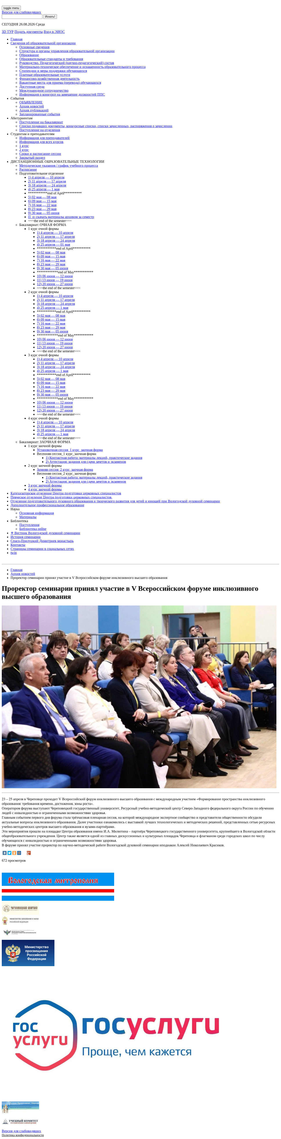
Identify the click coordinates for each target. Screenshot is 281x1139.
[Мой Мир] (19, 853)
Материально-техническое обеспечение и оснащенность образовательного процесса (82, 67)
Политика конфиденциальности (23, 1135)
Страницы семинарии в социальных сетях (42, 549)
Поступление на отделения (39, 130)
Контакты (18, 545)
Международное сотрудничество (43, 90)
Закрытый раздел (32, 157)
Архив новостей (31, 106)
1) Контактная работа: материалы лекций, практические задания (94, 458)
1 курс (24, 146)
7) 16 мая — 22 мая (42, 205)
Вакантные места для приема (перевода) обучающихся (60, 82)
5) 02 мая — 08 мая (42, 197)
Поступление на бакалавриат (41, 122)
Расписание (28, 169)
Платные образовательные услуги (44, 75)
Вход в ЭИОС (54, 32)
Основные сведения (34, 47)
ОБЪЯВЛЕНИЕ (31, 102)
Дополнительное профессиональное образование (47, 505)
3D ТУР (8, 32)
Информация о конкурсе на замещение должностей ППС (62, 94)
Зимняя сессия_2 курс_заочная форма (65, 469)
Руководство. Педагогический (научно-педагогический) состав (66, 63)
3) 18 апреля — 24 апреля (47, 185)
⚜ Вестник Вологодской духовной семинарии (45, 533)
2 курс (24, 150)
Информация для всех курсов (41, 142)
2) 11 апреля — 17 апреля (47, 181)
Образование (29, 55)
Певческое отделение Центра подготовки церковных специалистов (61, 497)
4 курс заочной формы (45, 489)
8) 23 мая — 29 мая (42, 209)
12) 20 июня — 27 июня (55, 284)
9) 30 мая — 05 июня (43, 213)
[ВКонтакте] (5, 853)
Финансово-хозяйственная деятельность (49, 79)
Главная (16, 39)
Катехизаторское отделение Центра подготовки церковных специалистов (66, 493)
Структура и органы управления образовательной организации (67, 51)
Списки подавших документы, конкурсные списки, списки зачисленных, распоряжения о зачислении (95, 126)
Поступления (29, 525)
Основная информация (36, 513)
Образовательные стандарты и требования (51, 59)
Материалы (27, 517)
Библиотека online (32, 529)
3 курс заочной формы (45, 485)
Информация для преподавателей (44, 138)
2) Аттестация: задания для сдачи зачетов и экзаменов (86, 462)
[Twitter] (9, 853)
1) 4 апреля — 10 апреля (46, 177)
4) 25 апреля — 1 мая (43, 189)
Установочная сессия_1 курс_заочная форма (70, 450)
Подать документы (28, 32)
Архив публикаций (34, 110)
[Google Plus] (29, 853)
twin (14, 553)
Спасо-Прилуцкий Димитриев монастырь (42, 541)
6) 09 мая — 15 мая (42, 201)
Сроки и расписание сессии (40, 154)
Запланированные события (39, 114)
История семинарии (26, 537)
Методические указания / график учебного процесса (58, 165)
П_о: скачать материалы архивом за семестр (61, 217)
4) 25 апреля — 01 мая (53, 244)
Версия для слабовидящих (21, 12)
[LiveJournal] (24, 853)
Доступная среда (31, 86)
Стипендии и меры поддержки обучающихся (53, 71)
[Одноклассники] (14, 853)
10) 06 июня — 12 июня (55, 276)
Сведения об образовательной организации (43, 43)
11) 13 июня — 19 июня (54, 280)
